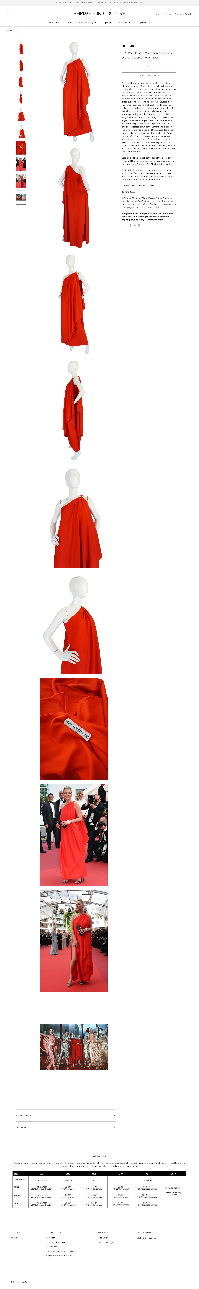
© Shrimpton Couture (19, 1282)
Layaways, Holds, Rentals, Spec (60, 1251)
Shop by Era (107, 22)
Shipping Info (21, 1127)
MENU (10, 30)
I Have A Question (149, 75)
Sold (149, 66)
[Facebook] (130, 225)
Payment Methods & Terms (59, 1255)
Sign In (158, 14)
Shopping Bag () (183, 14)
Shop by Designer (87, 22)
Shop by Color (144, 22)
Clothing (69, 22)
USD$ (9, 13)
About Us (15, 1237)
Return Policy (52, 1246)
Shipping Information (56, 1242)
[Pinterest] (139, 225)
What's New (53, 22)
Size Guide (103, 1237)
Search (168, 14)
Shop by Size (125, 22)
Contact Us (51, 1237)
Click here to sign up (146, 1238)
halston (128, 46)
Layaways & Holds (23, 1115)
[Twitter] (134, 225)
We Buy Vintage (105, 1242)
